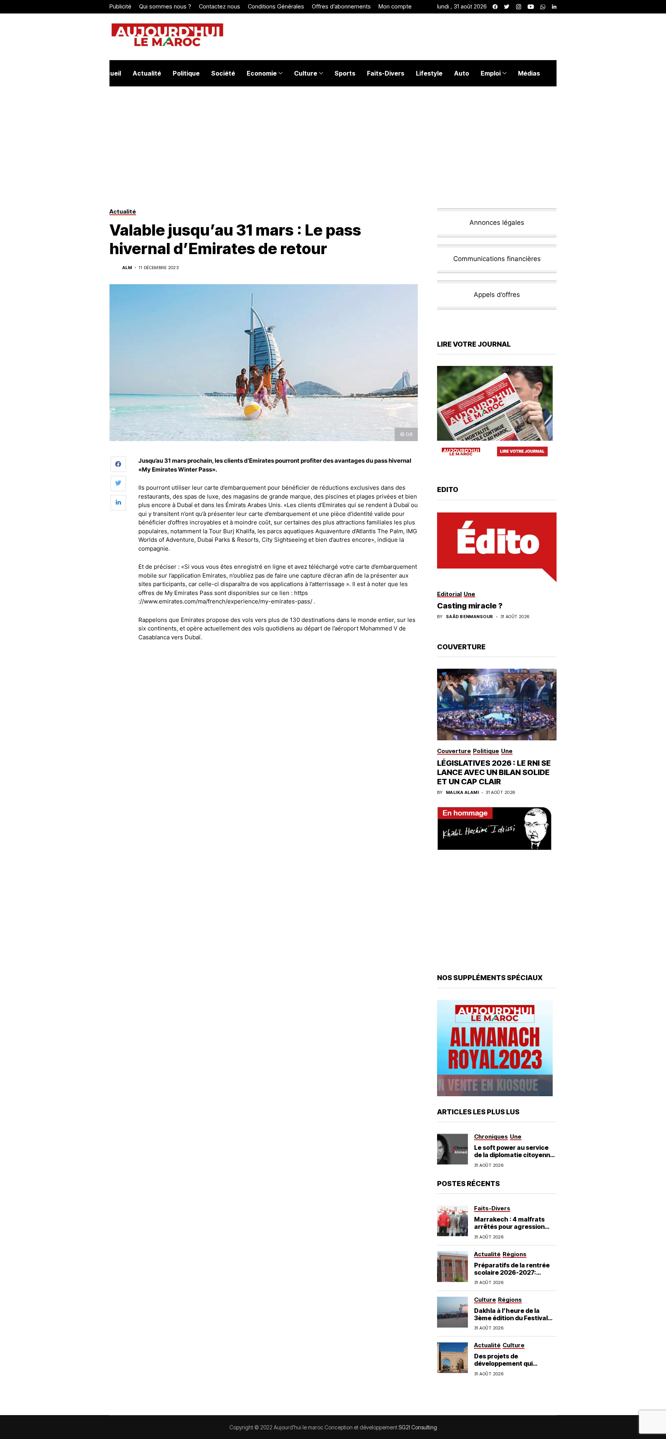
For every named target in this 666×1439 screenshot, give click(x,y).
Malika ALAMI (462, 792)
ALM (127, 267)
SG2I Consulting (418, 1427)
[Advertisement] (278, 668)
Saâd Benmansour (469, 616)
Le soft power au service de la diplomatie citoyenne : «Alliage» (514, 1155)
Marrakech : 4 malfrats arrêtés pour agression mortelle (509, 1226)
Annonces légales (496, 222)
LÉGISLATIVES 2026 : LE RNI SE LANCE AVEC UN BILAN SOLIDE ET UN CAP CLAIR (494, 772)
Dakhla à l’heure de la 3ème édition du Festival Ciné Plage (511, 1318)
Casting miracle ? (470, 605)
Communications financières (497, 259)
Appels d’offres (497, 294)
